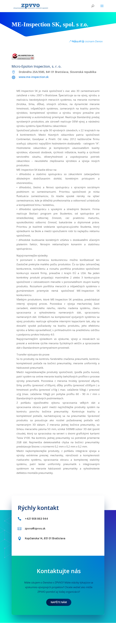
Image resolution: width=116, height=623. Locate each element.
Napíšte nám (59, 602)
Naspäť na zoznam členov (87, 41)
